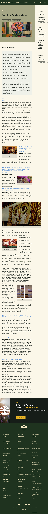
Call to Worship (35, 455)
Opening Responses (36, 459)
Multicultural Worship (22, 476)
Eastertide (5, 467)
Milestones (20, 469)
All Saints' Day (6, 479)
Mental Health (20, 467)
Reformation (20, 495)
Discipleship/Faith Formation (23, 448)
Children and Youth (7, 495)
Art (4, 20)
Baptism (33, 481)
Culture (19, 443)
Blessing (4, 493)
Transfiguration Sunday (7, 448)
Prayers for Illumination (36, 474)
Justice (19, 462)
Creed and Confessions (37, 483)
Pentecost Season (6, 474)
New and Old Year (21, 479)
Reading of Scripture (36, 476)
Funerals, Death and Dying (23, 453)
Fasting (19, 450)
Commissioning (42, 32)
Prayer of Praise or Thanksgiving (36, 495)
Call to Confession (35, 462)
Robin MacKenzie (9, 47)
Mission (19, 472)
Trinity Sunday (6, 476)
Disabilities (20, 446)
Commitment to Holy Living (37, 471)
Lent (4, 450)
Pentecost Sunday (6, 472)
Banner (9, 20)
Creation (19, 441)
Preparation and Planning (23, 488)
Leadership (20, 465)
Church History (21, 434)
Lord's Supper (35, 492)
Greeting (34, 457)
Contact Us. (34, 512)
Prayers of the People (36, 489)
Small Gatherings (35, 434)
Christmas (5, 438)
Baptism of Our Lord (7, 446)
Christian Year (6, 497)
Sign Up (19, 417)
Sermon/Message (35, 478)
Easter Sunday (6, 465)
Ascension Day (6, 469)
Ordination (20, 481)
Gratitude (19, 455)
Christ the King (6, 481)
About (17, 2)
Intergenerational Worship (23, 460)
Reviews (19, 498)
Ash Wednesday (6, 453)
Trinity (33, 438)
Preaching (20, 486)
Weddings (34, 441)
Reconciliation (20, 493)
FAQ (34, 2)
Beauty (4, 490)
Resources (8, 10)
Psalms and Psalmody (22, 491)
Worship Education (36, 448)
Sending (33, 498)
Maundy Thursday (6, 460)
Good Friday (5, 462)
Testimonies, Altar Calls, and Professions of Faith (38, 486)
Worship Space (16, 20)
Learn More (42, 22)
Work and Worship (36, 443)
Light (40, 47)
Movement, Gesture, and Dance (24, 474)
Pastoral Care (20, 483)
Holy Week (5, 455)
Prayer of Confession (36, 464)
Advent (40, 59)
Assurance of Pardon (36, 469)
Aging (4, 488)
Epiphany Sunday (6, 441)
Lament (33, 467)
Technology (34, 436)
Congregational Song (22, 438)
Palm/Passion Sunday (7, 457)
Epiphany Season (6, 443)
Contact (26, 2)
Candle (40, 44)
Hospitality (20, 457)
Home (3, 10)
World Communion (35, 446)
